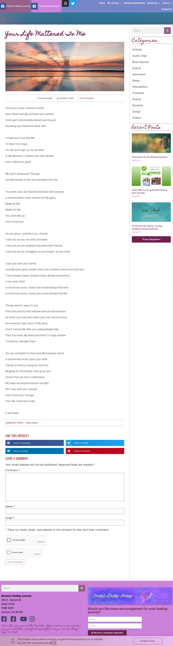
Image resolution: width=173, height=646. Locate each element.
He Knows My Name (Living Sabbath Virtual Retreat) (147, 227)
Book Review (140, 62)
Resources (152, 3)
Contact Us (166, 9)
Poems (20, 422)
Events (136, 68)
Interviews (138, 74)
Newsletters (140, 86)
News (135, 80)
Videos (136, 117)
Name (10, 506)
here (53, 642)
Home (102, 3)
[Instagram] (65, 3)
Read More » (136, 160)
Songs (136, 111)
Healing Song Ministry (134, 3)
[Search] (167, 30)
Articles (137, 49)
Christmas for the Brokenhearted (149, 157)
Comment (12, 470)
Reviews (137, 105)
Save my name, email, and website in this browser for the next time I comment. (58, 529)
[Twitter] (72, 3)
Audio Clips (139, 55)
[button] (34, 443)
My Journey (113, 3)
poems (34, 422)
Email (9, 518)
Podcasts (138, 93)
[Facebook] (34, 6)
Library (165, 3)
